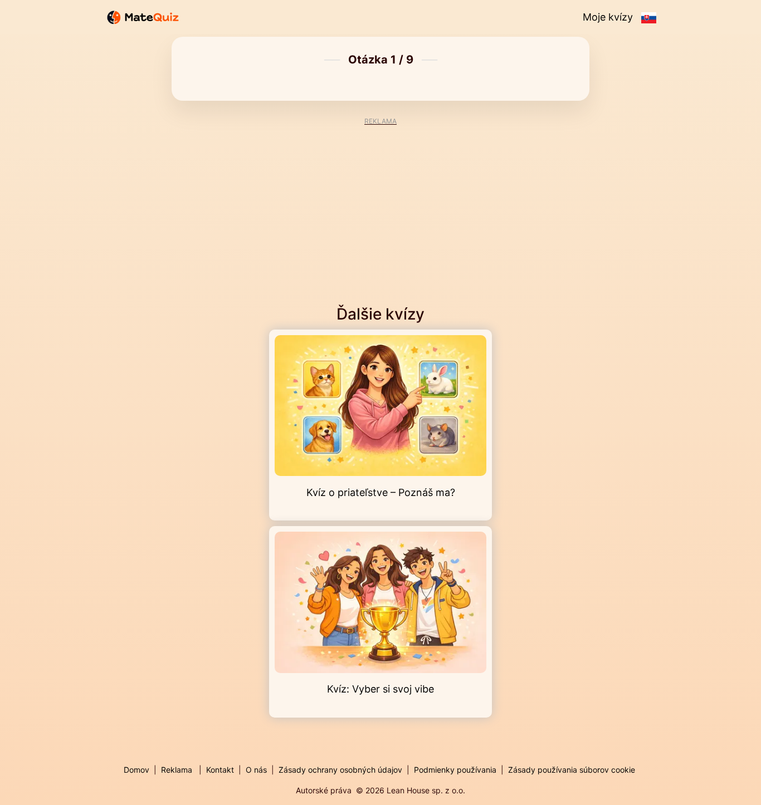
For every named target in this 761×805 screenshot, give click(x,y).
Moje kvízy (608, 17)
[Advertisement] (380, 203)
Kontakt (220, 769)
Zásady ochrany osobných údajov (340, 769)
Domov (136, 769)
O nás (256, 769)
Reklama (176, 769)
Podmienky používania (455, 769)
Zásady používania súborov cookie (571, 769)
